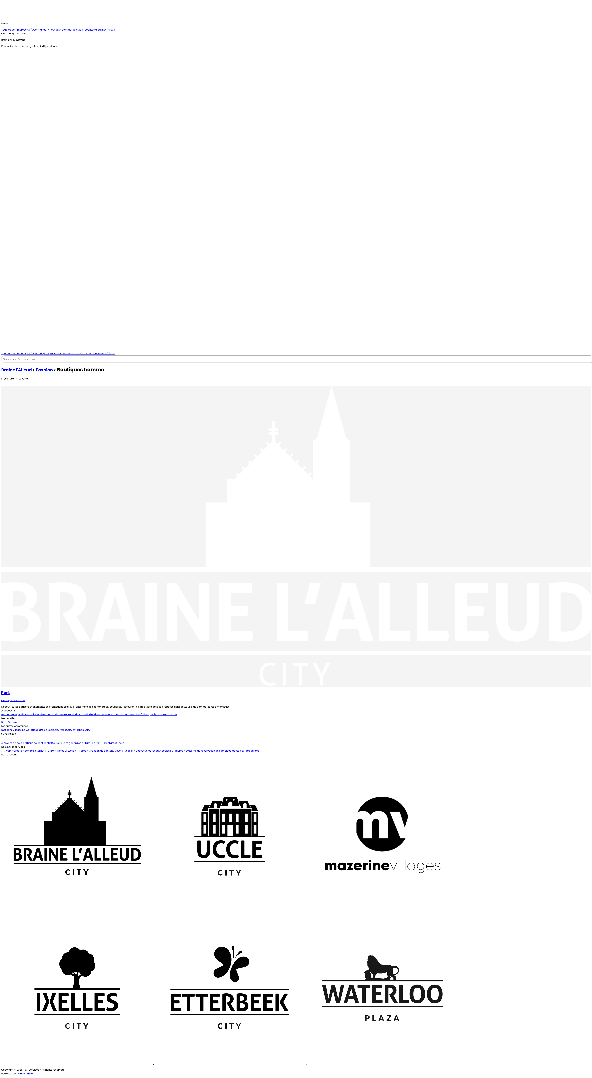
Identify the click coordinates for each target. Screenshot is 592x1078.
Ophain (12, 722)
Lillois (4, 722)
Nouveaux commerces (63, 29)
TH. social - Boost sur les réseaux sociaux (146, 751)
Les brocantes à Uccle (163, 714)
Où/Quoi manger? (38, 29)
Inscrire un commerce (16, 738)
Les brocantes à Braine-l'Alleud (96, 29)
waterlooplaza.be (36, 730)
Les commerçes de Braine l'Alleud (21, 714)
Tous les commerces (14, 29)
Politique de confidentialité (39, 743)
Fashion (44, 370)
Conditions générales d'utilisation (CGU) (80, 743)
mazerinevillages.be (13, 730)
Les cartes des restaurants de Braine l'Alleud (69, 714)
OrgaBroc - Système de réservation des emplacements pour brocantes (215, 751)
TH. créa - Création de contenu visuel (98, 751)
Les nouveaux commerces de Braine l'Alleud (122, 714)
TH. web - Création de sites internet (22, 751)
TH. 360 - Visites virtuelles (60, 751)
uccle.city (53, 730)
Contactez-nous (114, 743)
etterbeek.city (81, 730)
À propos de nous (11, 743)
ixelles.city (66, 730)
